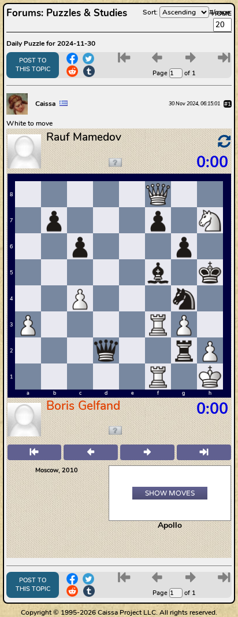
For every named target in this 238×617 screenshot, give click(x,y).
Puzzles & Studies (86, 13)
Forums (23, 13)
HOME (221, 13)
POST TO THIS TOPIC (33, 65)
